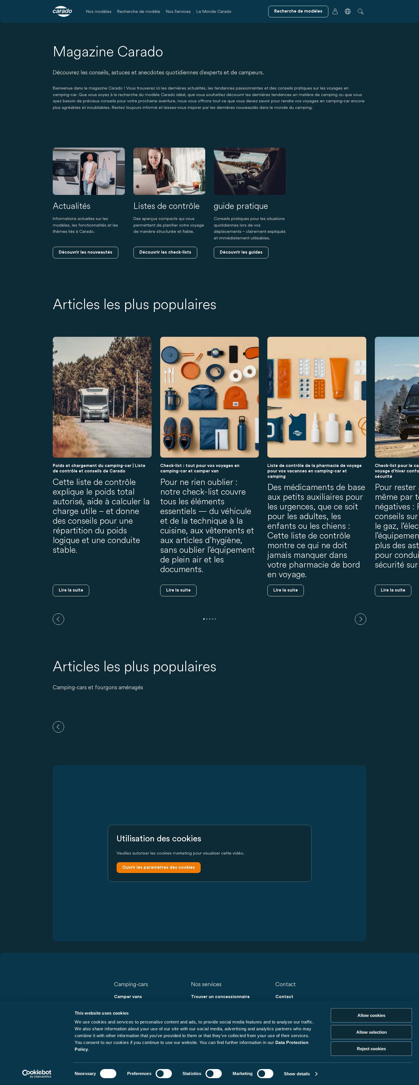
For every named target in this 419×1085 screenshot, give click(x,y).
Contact (284, 997)
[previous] (58, 619)
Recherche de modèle (138, 11)
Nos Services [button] (178, 11)
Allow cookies (371, 1015)
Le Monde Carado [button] (213, 11)
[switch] (164, 1073)
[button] (347, 11)
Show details (297, 1073)
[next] (360, 619)
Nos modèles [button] (98, 11)
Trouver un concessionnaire (220, 997)
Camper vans (128, 997)
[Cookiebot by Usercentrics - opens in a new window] (37, 1074)
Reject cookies (371, 1048)
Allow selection (371, 1032)
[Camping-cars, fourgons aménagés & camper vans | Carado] (62, 11)
